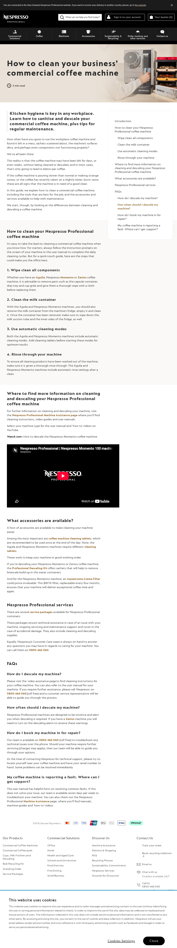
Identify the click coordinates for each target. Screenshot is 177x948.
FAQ (94, 855)
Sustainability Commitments (109, 865)
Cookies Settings (121, 941)
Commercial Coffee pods (17, 850)
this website (140, 5)
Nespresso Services (103, 870)
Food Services (55, 865)
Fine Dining (54, 870)
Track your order (151, 845)
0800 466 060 (39, 650)
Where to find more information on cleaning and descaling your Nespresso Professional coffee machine (140, 168)
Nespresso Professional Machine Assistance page (44, 415)
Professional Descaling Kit (29, 568)
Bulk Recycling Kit (13, 863)
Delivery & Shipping (104, 850)
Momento (66, 277)
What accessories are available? (135, 178)
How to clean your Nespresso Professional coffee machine (134, 129)
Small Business (55, 875)
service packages (41, 612)
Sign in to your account (127, 17)
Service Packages (13, 874)
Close (154, 941)
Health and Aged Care (60, 855)
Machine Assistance (36, 801)
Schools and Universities (61, 860)
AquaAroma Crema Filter (83, 579)
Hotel (50, 850)
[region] (88, 919)
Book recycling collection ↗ (157, 855)
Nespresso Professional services (135, 185)
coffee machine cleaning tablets (70, 538)
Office (51, 845)
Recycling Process (102, 860)
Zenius (82, 277)
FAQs (118, 191)
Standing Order (12, 869)
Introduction (123, 121)
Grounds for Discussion (105, 875)
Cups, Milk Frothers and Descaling (17, 857)
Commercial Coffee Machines (20, 845)
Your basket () (165, 17)
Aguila (40, 277)
